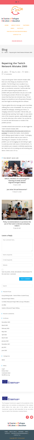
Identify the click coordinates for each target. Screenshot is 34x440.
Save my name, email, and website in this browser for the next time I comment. (17, 273)
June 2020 (4, 350)
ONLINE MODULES (17, 41)
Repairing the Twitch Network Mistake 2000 (21, 52)
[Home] (2, 52)
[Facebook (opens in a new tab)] (16, 2)
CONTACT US (17, 34)
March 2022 (5, 338)
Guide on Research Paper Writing (10, 308)
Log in (3, 369)
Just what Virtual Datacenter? (17, 189)
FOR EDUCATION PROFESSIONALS (17, 31)
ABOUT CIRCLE (15, 25)
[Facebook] (27, 417)
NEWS (12, 28)
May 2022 (4, 331)
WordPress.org (6, 375)
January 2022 (5, 341)
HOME (6, 25)
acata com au (13, 150)
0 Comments (8, 74)
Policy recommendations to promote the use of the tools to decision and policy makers (17, 224)
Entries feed (5, 371)
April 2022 (4, 334)
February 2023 (5, 328)
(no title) (4, 305)
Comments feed (6, 373)
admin (6, 72)
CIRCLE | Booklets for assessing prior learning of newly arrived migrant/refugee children (17, 180)
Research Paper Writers (8, 298)
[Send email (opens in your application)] (18, 2)
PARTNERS (26, 25)
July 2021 (4, 347)
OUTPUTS (20, 28)
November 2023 (6, 322)
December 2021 (6, 344)
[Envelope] (31, 417)
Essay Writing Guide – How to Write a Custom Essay (15, 295)
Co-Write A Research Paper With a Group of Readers (15, 301)
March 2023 (5, 325)
